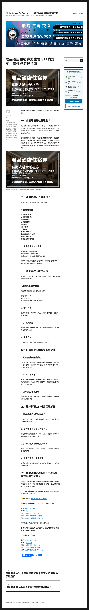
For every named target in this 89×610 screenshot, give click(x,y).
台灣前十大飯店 (12, 128)
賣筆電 (74, 13)
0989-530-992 (30, 508)
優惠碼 (81, 13)
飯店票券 (10, 137)
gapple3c (8, 115)
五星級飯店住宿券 (10, 122)
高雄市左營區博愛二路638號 (34, 518)
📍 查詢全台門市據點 (73, 101)
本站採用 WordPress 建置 (37, 602)
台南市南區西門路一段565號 (34, 516)
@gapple (29, 511)
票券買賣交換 (11, 133)
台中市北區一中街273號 (32, 513)
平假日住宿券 (9, 130)
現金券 (9, 131)
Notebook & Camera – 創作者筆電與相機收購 (32, 13)
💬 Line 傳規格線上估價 (73, 106)
